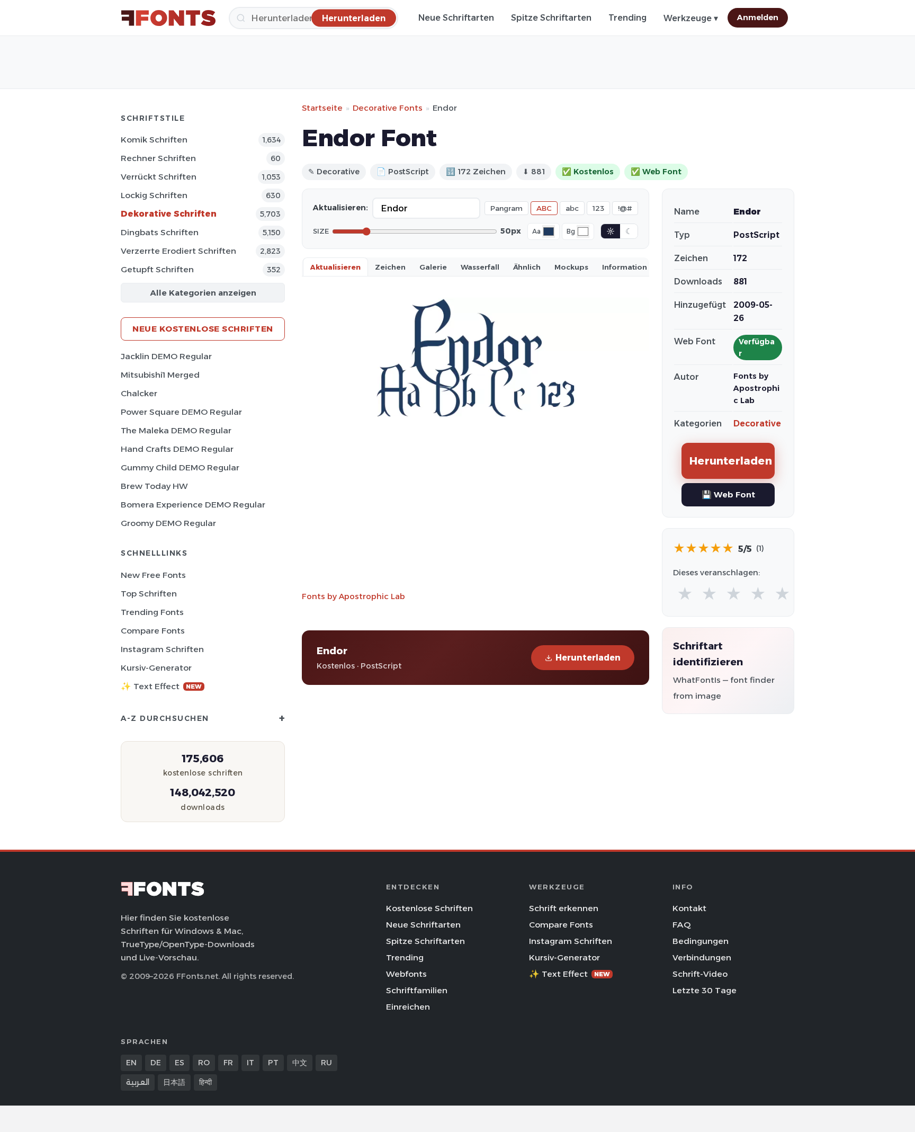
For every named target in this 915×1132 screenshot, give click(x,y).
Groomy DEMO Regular (168, 523)
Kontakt (689, 908)
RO (204, 1062)
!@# (625, 208)
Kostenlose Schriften (429, 908)
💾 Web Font (728, 494)
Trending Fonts (152, 612)
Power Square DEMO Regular (181, 412)
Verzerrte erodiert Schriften (178, 251)
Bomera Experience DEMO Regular (193, 505)
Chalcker (139, 393)
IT (250, 1062)
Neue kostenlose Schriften (202, 329)
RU (326, 1062)
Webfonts (406, 974)
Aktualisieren (335, 267)
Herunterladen (588, 658)
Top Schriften (149, 594)
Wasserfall (480, 267)
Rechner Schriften (158, 158)
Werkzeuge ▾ (690, 18)
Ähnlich (527, 267)
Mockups (571, 267)
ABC (544, 208)
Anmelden (757, 17)
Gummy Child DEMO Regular (180, 467)
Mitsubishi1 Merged (160, 375)
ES (179, 1062)
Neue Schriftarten (456, 18)
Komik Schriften (154, 140)
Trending (627, 18)
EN (131, 1062)
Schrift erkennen (563, 908)
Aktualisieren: (340, 207)
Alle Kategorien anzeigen (203, 293)
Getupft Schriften (157, 269)
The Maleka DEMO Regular (176, 430)
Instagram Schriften (162, 649)
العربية (137, 1082)
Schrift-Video (700, 974)
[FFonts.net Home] (168, 18)
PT (273, 1062)
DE (155, 1062)
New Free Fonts (153, 575)
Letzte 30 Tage (704, 990)
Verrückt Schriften (158, 177)
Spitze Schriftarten (551, 18)
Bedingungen (700, 941)
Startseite (322, 108)
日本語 (174, 1082)
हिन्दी (205, 1082)
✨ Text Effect (161, 686)
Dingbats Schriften (160, 232)
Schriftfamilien (416, 990)
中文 (299, 1062)
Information (624, 267)
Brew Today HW (154, 486)
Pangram (506, 208)
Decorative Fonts (388, 108)
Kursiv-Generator (156, 668)
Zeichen (390, 267)
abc (572, 208)
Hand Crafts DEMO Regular (177, 449)
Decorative (757, 423)
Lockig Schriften (154, 195)
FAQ (681, 925)
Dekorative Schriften (169, 214)
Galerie (433, 267)
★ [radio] (685, 594)
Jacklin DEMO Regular (166, 356)
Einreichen (408, 1007)
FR (228, 1062)
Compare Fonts (153, 631)
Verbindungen (701, 957)
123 (598, 208)
